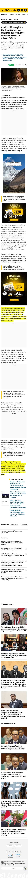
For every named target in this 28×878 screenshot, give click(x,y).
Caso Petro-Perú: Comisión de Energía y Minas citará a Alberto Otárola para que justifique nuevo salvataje (18, 503)
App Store (10, 845)
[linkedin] (18, 851)
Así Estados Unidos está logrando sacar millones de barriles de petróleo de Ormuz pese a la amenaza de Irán (12, 555)
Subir (13, 868)
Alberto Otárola (14, 524)
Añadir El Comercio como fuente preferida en (14, 22)
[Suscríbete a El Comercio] (21, 10)
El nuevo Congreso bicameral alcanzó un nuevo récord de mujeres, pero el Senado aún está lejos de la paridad (12, 578)
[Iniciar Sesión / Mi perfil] (25, 10)
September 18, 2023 (20, 250)
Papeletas (24, 14)
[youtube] (15, 851)
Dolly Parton (17, 14)
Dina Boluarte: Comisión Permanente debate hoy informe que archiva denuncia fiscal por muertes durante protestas (13, 832)
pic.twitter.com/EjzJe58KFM (7, 248)
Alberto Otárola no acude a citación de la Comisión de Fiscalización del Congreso (18, 494)
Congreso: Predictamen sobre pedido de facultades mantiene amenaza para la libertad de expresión (18, 485)
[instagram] (13, 851)
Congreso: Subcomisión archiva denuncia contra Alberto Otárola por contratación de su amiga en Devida (13, 748)
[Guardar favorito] (22, 65)
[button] (5, 496)
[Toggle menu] (2, 10)
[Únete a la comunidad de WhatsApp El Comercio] (11, 65)
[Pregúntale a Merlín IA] (25, 868)
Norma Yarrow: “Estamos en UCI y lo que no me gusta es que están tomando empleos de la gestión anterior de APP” (14, 629)
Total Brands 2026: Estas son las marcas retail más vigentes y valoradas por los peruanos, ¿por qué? (12, 571)
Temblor (12, 14)
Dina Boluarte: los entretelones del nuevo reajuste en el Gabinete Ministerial (17, 513)
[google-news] (21, 851)
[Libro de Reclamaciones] (18, 856)
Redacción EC (6, 95)
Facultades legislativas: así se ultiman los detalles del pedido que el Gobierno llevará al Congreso (12, 542)
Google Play (18, 845)
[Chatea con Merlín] (18, 10)
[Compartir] (25, 65)
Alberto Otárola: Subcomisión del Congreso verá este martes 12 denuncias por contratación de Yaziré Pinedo (13, 775)
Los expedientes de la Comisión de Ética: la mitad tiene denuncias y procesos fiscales (11, 549)
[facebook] (7, 851)
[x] (10, 851)
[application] (5, 496)
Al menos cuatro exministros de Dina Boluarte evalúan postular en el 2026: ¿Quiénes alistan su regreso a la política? (13, 804)
